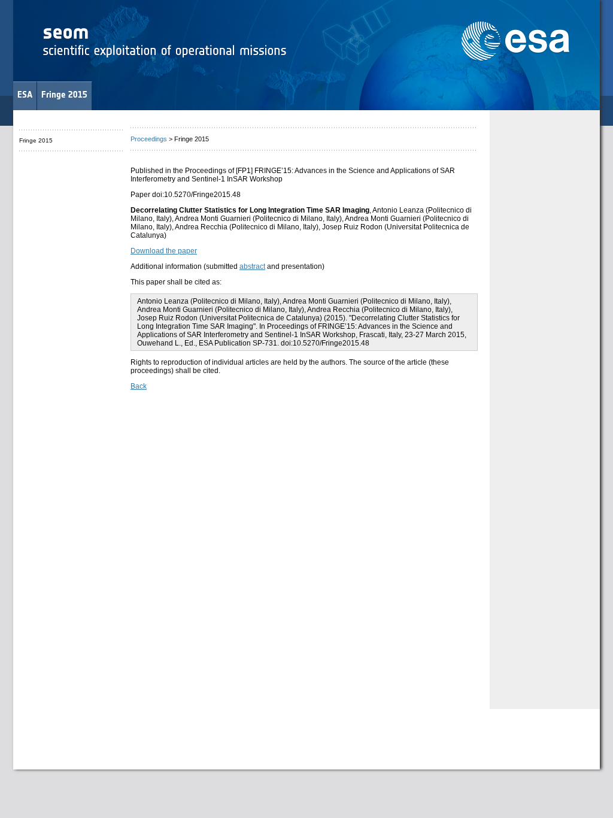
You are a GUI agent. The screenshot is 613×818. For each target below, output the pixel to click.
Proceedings (149, 139)
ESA (24, 94)
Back (139, 386)
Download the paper (164, 251)
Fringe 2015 (64, 94)
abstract (252, 266)
